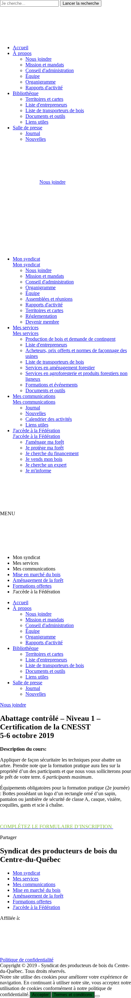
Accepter (40, 994)
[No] (97, 996)
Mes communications (34, 396)
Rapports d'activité (44, 87)
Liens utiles (36, 122)
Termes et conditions (73, 994)
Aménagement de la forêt (38, 580)
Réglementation (41, 316)
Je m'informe (38, 470)
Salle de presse (27, 127)
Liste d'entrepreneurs (46, 104)
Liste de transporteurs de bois (54, 110)
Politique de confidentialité (26, 959)
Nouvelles (35, 139)
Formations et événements (51, 384)
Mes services (25, 327)
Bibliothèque (25, 93)
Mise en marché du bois (36, 574)
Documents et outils (45, 116)
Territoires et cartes (44, 99)
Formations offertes (32, 586)
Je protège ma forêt (44, 447)
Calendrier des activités (48, 419)
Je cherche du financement (52, 453)
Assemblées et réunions (48, 299)
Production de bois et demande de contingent (70, 339)
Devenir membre (42, 322)
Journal (32, 133)
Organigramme (40, 82)
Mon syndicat (26, 259)
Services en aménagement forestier (60, 367)
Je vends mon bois (43, 459)
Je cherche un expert (45, 465)
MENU (7, 513)
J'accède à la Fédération (36, 430)
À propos (22, 53)
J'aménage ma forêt (44, 442)
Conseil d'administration (49, 70)
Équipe (32, 76)
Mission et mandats (44, 64)
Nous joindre (38, 59)
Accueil (20, 47)
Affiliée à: (10, 918)
